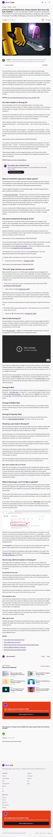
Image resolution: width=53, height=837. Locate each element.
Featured (4, 7)
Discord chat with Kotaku (11, 194)
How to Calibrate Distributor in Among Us (15, 647)
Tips (28, 781)
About (45, 833)
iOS (3, 791)
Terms (41, 833)
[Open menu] (42, 2)
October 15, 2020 (10, 738)
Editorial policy (5, 805)
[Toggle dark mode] (49, 2)
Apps (28, 783)
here (10, 396)
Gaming (10, 7)
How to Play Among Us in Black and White (15, 650)
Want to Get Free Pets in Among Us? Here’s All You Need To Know (21, 645)
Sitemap (49, 833)
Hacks (14, 7)
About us (4, 797)
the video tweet (11, 330)
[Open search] (45, 2)
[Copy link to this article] (42, 19)
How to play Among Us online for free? (14, 639)
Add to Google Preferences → (16, 172)
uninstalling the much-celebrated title (22, 248)
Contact (4, 800)
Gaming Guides (5, 783)
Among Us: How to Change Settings (16, 160)
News (3, 781)
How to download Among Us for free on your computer (22, 97)
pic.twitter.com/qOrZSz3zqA (12, 286)
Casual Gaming (5, 778)
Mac (38, 97)
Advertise (4, 807)
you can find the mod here (13, 394)
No (49, 656)
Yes (43, 656)
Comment (48, 19)
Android (4, 786)
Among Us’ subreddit (21, 246)
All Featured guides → (46, 666)
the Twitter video (14, 392)
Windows (29, 778)
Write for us (4, 802)
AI (2, 788)
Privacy (37, 833)
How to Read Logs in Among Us (12, 642)
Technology (30, 776)
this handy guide (6, 553)
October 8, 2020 (29, 261)
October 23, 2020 (23, 289)
